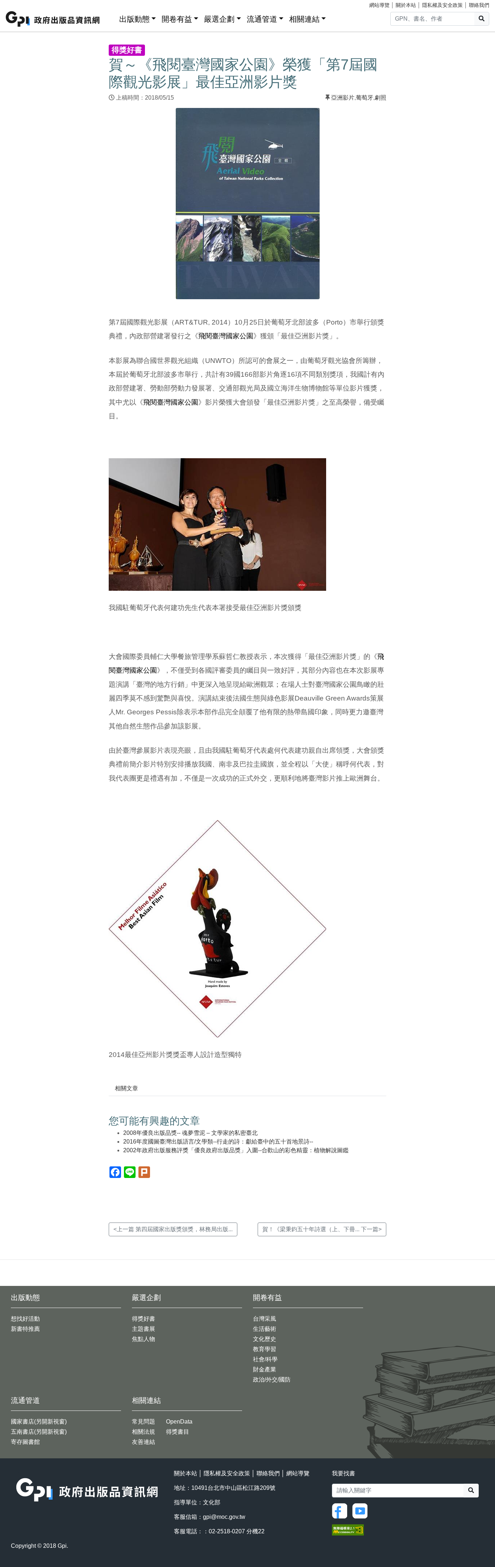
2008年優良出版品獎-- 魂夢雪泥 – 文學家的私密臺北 (190, 1133)
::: (111, 17)
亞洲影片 (342, 98)
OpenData (179, 1421)
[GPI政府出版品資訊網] (53, 19)
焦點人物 (143, 1339)
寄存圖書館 (25, 1442)
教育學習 (264, 1349)
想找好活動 (25, 1319)
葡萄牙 (364, 98)
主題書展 (143, 1329)
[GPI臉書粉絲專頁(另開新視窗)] (341, 1511)
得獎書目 (177, 1432)
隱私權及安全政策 (442, 5)
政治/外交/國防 (272, 1379)
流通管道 (262, 19)
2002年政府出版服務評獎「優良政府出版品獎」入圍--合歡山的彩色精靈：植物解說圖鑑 (236, 1150)
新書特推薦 (25, 1329)
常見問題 (143, 1421)
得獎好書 (143, 1319)
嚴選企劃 (219, 19)
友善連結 (143, 1442)
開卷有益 (177, 19)
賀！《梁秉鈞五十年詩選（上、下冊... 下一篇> (322, 1229)
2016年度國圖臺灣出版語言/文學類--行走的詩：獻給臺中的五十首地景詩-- (218, 1141)
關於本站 (406, 5)
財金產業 (264, 1369)
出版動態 (134, 19)
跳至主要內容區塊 (20, 4)
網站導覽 (379, 5)
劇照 (380, 98)
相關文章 (126, 1088)
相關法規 (143, 1432)
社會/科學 (265, 1359)
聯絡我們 (479, 5)
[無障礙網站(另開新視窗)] (348, 1529)
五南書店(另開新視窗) (39, 1432)
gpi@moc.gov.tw (224, 1517)
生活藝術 (264, 1329)
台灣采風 (264, 1319)
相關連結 (304, 19)
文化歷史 (264, 1339)
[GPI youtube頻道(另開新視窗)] (361, 1511)
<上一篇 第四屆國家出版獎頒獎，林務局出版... (173, 1229)
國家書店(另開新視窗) (39, 1421)
